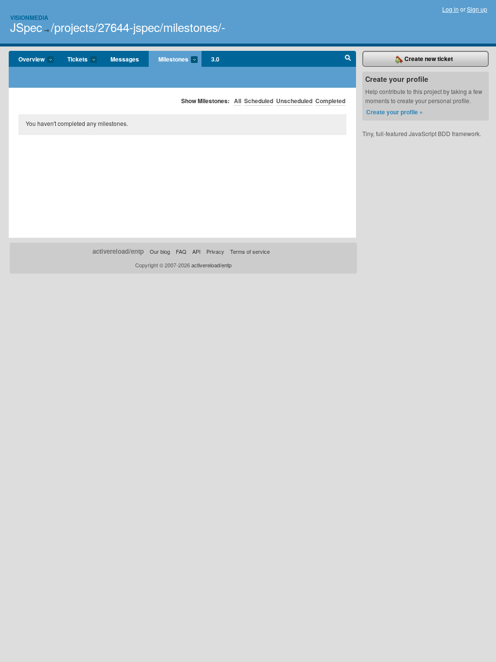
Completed (330, 100)
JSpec (26, 26)
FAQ (181, 251)
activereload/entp (118, 251)
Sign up (477, 9)
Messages (124, 59)
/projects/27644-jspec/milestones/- (138, 26)
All (237, 100)
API (196, 251)
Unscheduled (294, 100)
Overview (27, 59)
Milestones (168, 59)
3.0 (215, 59)
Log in (450, 9)
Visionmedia (29, 17)
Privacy (215, 251)
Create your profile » (394, 112)
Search (348, 59)
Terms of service (250, 251)
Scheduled (258, 100)
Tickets (73, 59)
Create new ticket (428, 58)
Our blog (160, 251)
